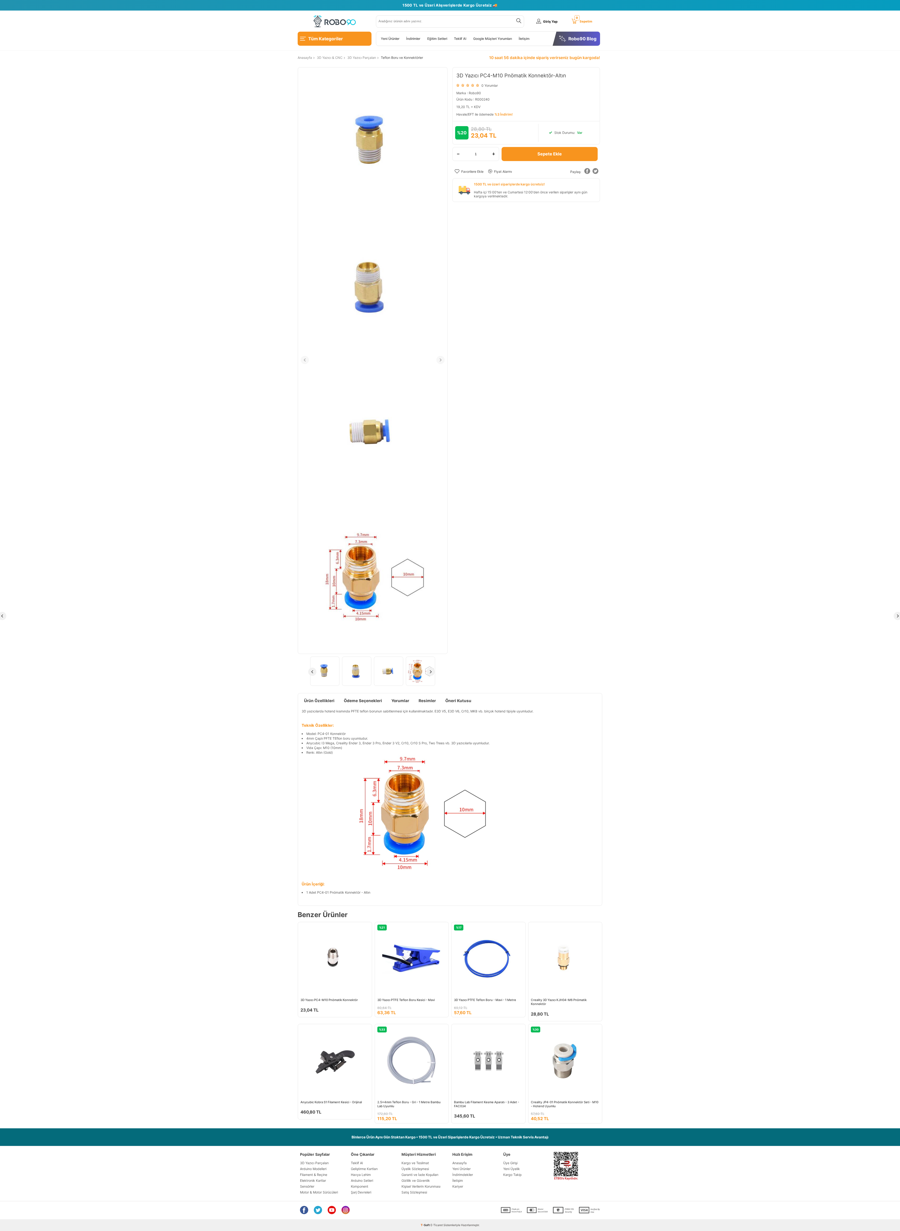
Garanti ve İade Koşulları (419, 1175)
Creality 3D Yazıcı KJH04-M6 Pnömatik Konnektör (559, 1002)
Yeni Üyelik (511, 1169)
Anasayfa (459, 1163)
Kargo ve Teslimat (415, 1163)
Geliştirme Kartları (364, 1169)
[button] (587, 172)
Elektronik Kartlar (313, 1180)
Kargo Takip (512, 1175)
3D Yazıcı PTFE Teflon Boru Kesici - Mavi (406, 1000)
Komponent (359, 1186)
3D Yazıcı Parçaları (314, 1163)
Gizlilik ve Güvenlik (415, 1180)
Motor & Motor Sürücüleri (319, 1192)
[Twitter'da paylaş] (595, 172)
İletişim (524, 38)
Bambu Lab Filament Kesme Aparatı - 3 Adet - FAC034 (486, 1104)
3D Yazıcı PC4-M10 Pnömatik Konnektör (329, 1000)
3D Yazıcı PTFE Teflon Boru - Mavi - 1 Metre (485, 1000)
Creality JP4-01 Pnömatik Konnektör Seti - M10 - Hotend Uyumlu (564, 1104)
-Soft (426, 1225)
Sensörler (307, 1186)
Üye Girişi (510, 1163)
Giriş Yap (550, 21)
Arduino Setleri (362, 1180)
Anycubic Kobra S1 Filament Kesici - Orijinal (331, 1102)
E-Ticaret (437, 1225)
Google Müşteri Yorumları (492, 38)
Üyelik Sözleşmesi (415, 1169)
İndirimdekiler (462, 1175)
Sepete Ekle (549, 153)
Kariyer (457, 1186)
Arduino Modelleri (313, 1169)
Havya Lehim (361, 1175)
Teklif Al (460, 38)
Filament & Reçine (313, 1175)
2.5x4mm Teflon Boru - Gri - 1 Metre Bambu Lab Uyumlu (409, 1104)
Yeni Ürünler (390, 38)
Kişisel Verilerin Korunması (420, 1186)
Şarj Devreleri (361, 1192)
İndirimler (413, 38)
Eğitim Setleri (437, 38)
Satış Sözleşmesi (414, 1192)
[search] (518, 21)
